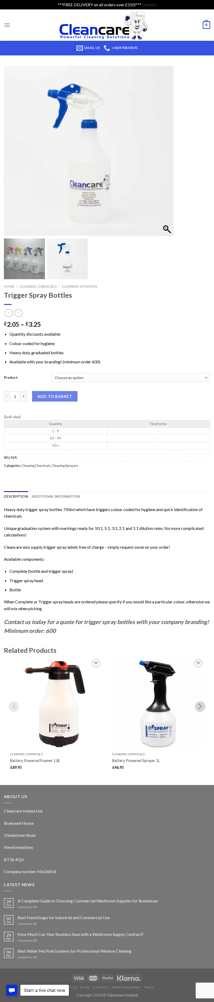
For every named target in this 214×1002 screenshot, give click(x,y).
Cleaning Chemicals (38, 286)
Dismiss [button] (149, 4)
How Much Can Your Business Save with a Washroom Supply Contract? (80, 934)
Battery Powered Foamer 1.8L (35, 760)
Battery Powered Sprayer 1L (136, 760)
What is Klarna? (126, 987)
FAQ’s (149, 987)
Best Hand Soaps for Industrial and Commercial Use (63, 917)
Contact (101, 987)
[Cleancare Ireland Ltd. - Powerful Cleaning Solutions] (107, 25)
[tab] (16, 496)
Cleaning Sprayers (79, 286)
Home (9, 286)
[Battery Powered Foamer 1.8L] (56, 704)
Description (16, 496)
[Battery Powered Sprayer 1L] (158, 704)
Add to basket (54, 396)
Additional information (56, 496)
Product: (11, 377)
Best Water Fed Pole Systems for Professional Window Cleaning (74, 950)
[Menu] (7, 25)
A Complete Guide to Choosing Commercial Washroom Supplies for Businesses (87, 900)
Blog (85, 987)
